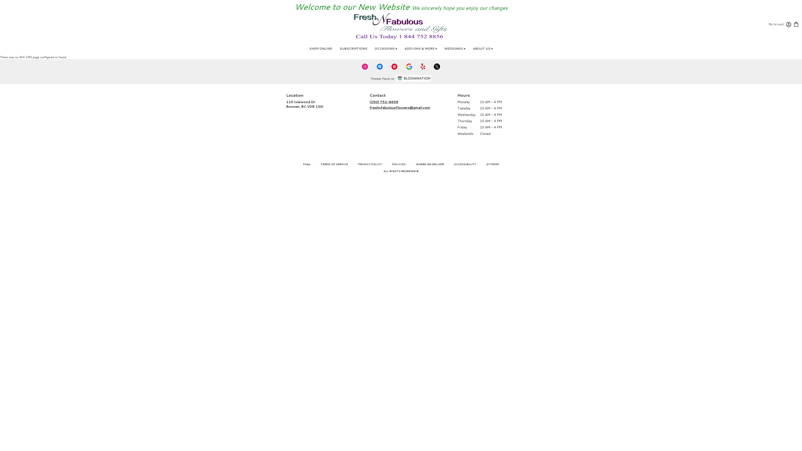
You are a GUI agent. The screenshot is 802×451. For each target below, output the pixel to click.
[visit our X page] (437, 66)
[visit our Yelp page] (423, 66)
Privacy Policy (370, 164)
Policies (399, 164)
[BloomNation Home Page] (413, 78)
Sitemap (492, 164)
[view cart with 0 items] (796, 24)
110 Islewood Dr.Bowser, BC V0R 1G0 (304, 104)
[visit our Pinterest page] (394, 66)
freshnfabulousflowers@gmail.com (400, 107)
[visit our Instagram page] (365, 66)
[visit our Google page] (409, 66)
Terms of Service (334, 164)
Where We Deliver (430, 164)
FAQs (306, 164)
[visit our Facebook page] (379, 66)
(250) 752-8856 (384, 101)
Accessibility (465, 164)
